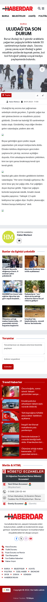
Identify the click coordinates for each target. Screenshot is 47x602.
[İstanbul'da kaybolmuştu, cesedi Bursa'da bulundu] (35, 311)
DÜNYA (16, 575)
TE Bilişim (30, 598)
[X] (21, 539)
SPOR (6, 575)
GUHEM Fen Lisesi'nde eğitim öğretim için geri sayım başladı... (12, 296)
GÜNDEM (27, 575)
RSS (7, 590)
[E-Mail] (19, 241)
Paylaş (7, 95)
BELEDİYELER (18, 16)
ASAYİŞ (31, 16)
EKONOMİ (35, 572)
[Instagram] (26, 539)
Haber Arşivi (10, 561)
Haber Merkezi (14, 102)
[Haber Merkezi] (8, 237)
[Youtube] (30, 539)
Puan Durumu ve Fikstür (15, 553)
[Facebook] (16, 539)
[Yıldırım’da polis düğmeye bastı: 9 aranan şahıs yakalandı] (12, 261)
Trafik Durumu (11, 550)
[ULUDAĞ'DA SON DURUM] (23, 78)
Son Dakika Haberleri (14, 558)
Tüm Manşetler (11, 555)
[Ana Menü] (43, 8)
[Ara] (39, 8)
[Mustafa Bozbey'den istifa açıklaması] (35, 261)
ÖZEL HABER (21, 572)
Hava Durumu (11, 547)
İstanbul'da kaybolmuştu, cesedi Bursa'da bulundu (34, 321)
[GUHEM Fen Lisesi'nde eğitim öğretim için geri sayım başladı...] (12, 286)
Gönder (8, 367)
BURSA (5, 16)
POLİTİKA (8, 572)
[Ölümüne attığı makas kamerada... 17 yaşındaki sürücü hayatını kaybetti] (12, 311)
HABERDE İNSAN (11, 578)
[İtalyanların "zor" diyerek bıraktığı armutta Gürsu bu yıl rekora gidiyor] (35, 286)
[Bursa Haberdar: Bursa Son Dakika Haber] (17, 8)
